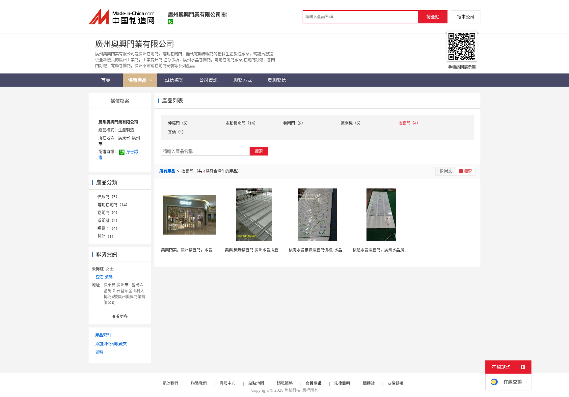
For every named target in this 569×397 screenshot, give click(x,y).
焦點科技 (292, 390)
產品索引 (103, 335)
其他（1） (106, 236)
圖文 (448, 171)
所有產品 (167, 171)
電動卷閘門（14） (113, 205)
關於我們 (170, 383)
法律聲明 (342, 383)
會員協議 (313, 383)
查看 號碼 (104, 277)
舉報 (99, 352)
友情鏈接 (395, 383)
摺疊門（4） (108, 228)
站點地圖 (256, 383)
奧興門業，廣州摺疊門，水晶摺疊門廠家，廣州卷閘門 (208, 250)
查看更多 (120, 316)
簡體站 (369, 383)
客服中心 (227, 383)
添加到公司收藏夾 (111, 344)
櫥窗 (468, 171)
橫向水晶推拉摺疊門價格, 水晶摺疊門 (321, 250)
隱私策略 (285, 383)
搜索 (259, 151)
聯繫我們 (199, 383)
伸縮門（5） (108, 197)
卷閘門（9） (108, 212)
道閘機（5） (108, 220)
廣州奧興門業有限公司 (118, 122)
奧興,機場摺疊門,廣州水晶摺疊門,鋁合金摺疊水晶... (269, 250)
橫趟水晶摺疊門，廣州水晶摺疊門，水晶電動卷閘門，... (401, 250)
